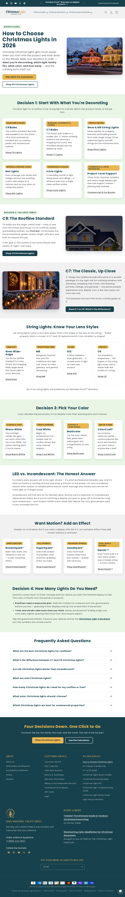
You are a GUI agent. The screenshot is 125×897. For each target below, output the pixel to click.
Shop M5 (40, 376)
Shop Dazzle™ (105, 569)
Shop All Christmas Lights (20, 84)
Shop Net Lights (14, 193)
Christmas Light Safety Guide (96, 795)
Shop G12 (72, 373)
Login (47, 796)
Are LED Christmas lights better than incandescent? (44, 669)
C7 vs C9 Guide (90, 770)
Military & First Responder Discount (60, 783)
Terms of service (75, 891)
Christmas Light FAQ (92, 783)
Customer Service (53, 762)
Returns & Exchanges (54, 775)
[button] (106, 12)
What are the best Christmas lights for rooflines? (42, 651)
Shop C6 (102, 376)
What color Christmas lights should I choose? (40, 696)
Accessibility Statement (17, 770)
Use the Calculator (79, 740)
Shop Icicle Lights (56, 190)
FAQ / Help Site (51, 766)
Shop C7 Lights (54, 154)
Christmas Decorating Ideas (96, 779)
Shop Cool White (45, 454)
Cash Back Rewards (53, 770)
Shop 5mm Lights (96, 149)
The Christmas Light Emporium (29, 891)
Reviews (9, 779)
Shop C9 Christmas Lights (20, 253)
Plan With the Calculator (19, 77)
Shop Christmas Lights (47, 740)
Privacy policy (62, 891)
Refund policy (49, 891)
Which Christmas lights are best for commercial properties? (49, 705)
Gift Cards (49, 792)
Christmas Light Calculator (94, 619)
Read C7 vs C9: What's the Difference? (90, 309)
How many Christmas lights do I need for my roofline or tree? (49, 687)
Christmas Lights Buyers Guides (97, 775)
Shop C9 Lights (13, 152)
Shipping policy (90, 891)
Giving (9, 775)
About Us (10, 762)
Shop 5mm (11, 379)
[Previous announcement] (40, 3)
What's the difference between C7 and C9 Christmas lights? (48, 660)
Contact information (105, 891)
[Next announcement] (84, 3)
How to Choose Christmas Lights (98, 762)
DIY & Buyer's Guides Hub (94, 766)
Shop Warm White (15, 454)
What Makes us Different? (18, 766)
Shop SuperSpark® (46, 567)
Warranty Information (55, 779)
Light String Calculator (93, 799)
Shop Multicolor (75, 453)
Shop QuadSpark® (77, 567)
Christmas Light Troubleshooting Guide (98, 789)
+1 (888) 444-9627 (15, 841)
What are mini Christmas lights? (32, 678)
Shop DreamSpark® (16, 567)
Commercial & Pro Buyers (101, 192)
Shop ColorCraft (107, 454)
